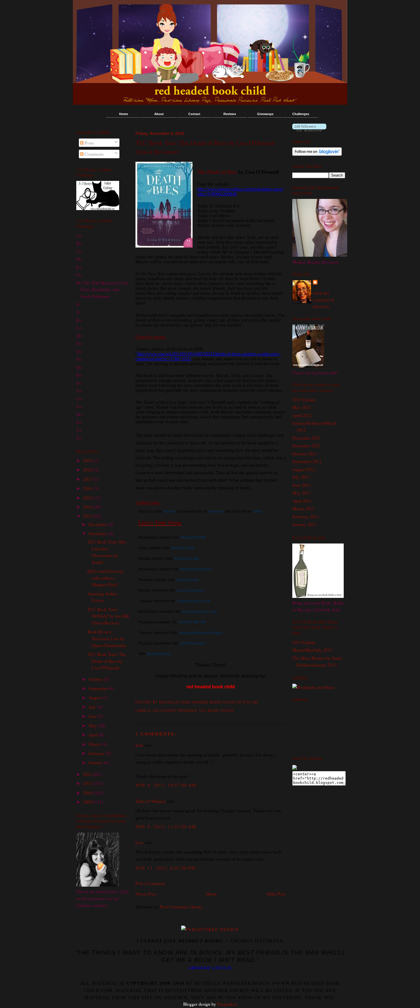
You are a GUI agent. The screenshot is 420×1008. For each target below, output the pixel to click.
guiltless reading (193, 643)
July (93, 707)
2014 (88, 507)
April (94, 735)
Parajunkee (227, 1004)
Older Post (276, 894)
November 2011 (306, 445)
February (97, 753)
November (98, 533)
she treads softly (186, 559)
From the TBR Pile (192, 622)
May (93, 725)
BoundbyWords (158, 654)
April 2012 (302, 415)
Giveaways (265, 114)
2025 (88, 460)
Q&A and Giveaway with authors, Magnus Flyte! (105, 577)
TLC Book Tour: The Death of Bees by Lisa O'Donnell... (106, 661)
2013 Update (303, 399)
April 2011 (302, 501)
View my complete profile (324, 300)
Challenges (300, 114)
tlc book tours (216, 711)
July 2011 (301, 477)
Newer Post (145, 894)
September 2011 (307, 461)
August (96, 697)
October (96, 679)
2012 (88, 774)
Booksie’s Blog (182, 548)
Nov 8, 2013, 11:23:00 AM (165, 826)
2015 (88, 498)
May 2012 (301, 407)
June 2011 (301, 485)
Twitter (257, 511)
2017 (88, 479)
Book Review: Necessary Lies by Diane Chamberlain (106, 638)
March (95, 744)
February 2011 (305, 516)
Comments (93, 154)
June (93, 716)
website (169, 511)
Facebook (215, 511)
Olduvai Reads (187, 580)
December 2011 (306, 438)
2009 (88, 802)
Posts (88, 143)
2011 (88, 783)
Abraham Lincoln (210, 968)
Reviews (229, 114)
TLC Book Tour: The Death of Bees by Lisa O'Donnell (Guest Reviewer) (205, 147)
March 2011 (303, 508)
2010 (88, 793)
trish (139, 745)
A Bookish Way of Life (193, 601)
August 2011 (303, 469)
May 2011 (301, 493)
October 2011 (304, 453)
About (159, 114)
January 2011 (304, 524)
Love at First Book (190, 590)
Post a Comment (150, 883)
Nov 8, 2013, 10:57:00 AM (165, 785)
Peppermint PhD (193, 537)
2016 (88, 488)
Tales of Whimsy (150, 801)
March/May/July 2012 (312, 650)
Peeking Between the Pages (201, 633)
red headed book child (199, 612)
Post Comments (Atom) (181, 907)
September (99, 688)
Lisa (139, 842)
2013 (88, 516)
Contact (194, 114)
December (98, 524)
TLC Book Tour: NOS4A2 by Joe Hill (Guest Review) (108, 616)
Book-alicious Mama (195, 569)
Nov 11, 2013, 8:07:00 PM (165, 868)
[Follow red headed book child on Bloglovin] (309, 130)
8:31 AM (250, 702)
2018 (88, 470)
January (96, 762)
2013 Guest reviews (175, 711)
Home (123, 114)
